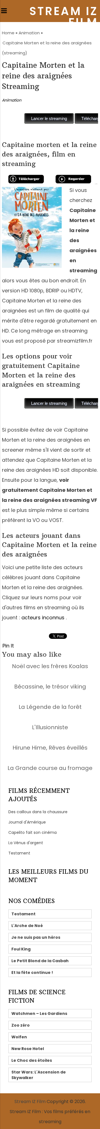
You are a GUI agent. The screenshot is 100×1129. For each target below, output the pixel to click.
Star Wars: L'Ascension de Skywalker (38, 1074)
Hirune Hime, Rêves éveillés (50, 748)
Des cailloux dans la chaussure (38, 812)
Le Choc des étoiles (31, 1060)
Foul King (21, 949)
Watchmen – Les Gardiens (39, 1013)
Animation (29, 33)
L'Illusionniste (50, 727)
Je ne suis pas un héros (35, 937)
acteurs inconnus (42, 617)
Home (8, 33)
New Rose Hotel (27, 1048)
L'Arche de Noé (27, 925)
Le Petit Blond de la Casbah (40, 961)
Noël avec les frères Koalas (50, 666)
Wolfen (19, 1037)
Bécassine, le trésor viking (50, 686)
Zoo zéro (20, 1025)
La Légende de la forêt (50, 707)
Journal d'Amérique (27, 822)
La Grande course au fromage (50, 768)
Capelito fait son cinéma (32, 832)
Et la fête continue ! (32, 972)
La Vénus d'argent (25, 843)
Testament (19, 853)
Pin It (8, 645)
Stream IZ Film (63, 16)
